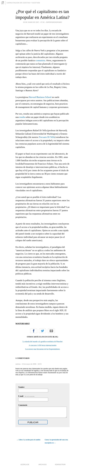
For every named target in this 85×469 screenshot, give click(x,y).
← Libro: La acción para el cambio (28, 440)
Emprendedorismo (54, 22)
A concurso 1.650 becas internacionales (42, 345)
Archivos (42, 464)
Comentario (22, 405)
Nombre (21, 387)
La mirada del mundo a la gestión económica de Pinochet (42, 342)
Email (51, 331)
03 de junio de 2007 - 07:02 (33, 22)
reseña (22, 117)
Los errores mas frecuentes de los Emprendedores (42, 349)
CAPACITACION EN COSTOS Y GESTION (23, 3)
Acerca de (24, 464)
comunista (40, 60)
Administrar (60, 464)
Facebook (33, 331)
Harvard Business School (40, 97)
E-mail (26, 396)
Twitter (42, 331)
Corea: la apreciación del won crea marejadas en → (56, 441)
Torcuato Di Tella (47, 137)
